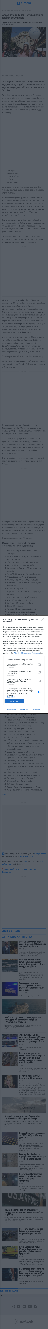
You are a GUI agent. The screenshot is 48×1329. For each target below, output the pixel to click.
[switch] (39, 664)
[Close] (44, 620)
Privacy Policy (37, 709)
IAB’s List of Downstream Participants (27, 653)
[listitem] (24, 660)
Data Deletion (11, 709)
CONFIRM (14, 701)
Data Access (24, 709)
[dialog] (24, 665)
